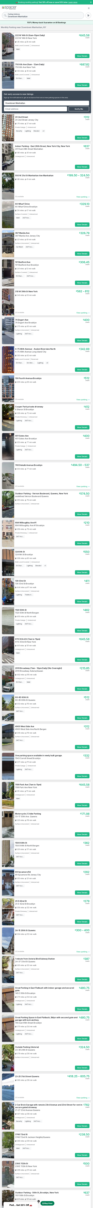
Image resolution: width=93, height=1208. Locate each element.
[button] (21, 1205)
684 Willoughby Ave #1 (25, 522)
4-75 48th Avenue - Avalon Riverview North (35, 349)
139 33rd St (20, 581)
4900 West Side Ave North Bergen (30, 729)
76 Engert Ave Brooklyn (26, 322)
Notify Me (79, 109)
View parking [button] (81, 197)
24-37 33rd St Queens (25, 961)
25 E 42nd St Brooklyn (25, 904)
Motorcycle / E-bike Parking (28, 813)
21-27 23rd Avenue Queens (27, 1110)
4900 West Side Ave (24, 726)
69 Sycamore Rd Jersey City (28, 874)
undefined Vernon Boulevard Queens (31, 496)
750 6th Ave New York (25, 67)
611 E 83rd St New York (25, 642)
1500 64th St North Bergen (27, 845)
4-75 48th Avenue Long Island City (30, 352)
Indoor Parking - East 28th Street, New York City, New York (42, 146)
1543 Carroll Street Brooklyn (28, 758)
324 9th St (20, 552)
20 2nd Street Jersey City (26, 120)
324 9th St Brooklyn (24, 554)
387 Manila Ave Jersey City (27, 236)
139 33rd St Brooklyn (24, 583)
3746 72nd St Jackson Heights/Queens (32, 1137)
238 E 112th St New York (26, 1166)
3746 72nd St (21, 1134)
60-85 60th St (21, 697)
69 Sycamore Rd (23, 872)
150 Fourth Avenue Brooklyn (28, 378)
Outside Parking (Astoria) (27, 1047)
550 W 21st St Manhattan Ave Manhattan (34, 175)
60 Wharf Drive (22, 204)
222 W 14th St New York (26, 38)
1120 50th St (21, 610)
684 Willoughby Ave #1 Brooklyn (29, 525)
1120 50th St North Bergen (27, 613)
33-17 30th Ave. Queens (26, 816)
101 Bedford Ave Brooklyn (27, 265)
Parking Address (14, 14)
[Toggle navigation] (88, 8)
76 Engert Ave (21, 320)
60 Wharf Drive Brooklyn (26, 206)
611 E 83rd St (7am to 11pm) (27, 639)
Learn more (72, 2)
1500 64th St (21, 843)
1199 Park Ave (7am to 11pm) (28, 784)
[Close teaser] (38, 1201)
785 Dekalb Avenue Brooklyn (28, 465)
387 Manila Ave (22, 233)
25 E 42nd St (21, 901)
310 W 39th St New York (26, 291)
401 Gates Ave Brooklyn (26, 438)
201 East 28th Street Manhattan (29, 149)
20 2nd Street (21, 117)
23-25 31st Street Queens (27, 1076)
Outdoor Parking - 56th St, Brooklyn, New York (37, 1192)
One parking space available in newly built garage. (38, 755)
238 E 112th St (21, 1163)
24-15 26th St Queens (25, 930)
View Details (82, 56)
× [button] (91, 2)
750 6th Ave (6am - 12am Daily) (29, 64)
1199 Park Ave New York (26, 787)
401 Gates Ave (22, 436)
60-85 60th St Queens (25, 700)
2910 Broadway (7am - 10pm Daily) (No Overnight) (38, 668)
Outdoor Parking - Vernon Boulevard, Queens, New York (41, 493)
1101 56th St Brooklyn (24, 1195)
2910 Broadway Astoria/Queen (29, 671)
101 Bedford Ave (22, 262)
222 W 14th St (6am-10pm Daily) (30, 35)
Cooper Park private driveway (29, 406)
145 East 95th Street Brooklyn (28, 1023)
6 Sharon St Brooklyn (24, 409)
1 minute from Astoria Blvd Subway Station (35, 959)
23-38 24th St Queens (25, 1050)
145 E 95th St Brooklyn (25, 993)
